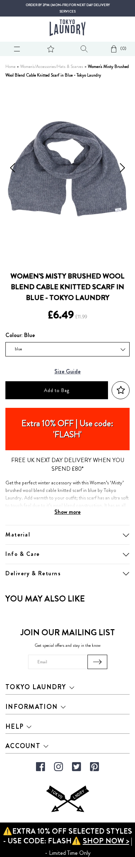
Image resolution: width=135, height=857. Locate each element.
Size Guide (67, 371)
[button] (120, 390)
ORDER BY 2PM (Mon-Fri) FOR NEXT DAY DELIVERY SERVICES (68, 8)
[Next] (122, 169)
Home (10, 67)
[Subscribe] (97, 662)
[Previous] (12, 169)
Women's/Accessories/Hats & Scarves (51, 67)
